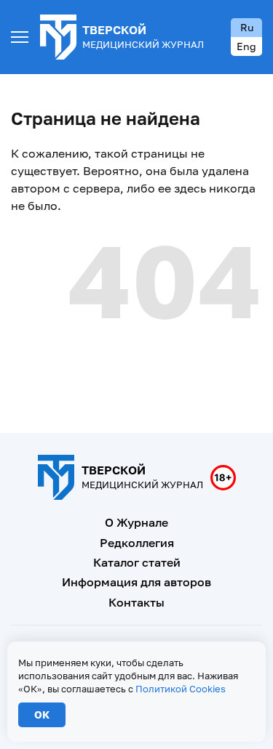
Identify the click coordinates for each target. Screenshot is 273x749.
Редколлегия (137, 542)
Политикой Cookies (180, 689)
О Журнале (136, 522)
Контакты (136, 602)
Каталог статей (137, 562)
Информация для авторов (136, 582)
